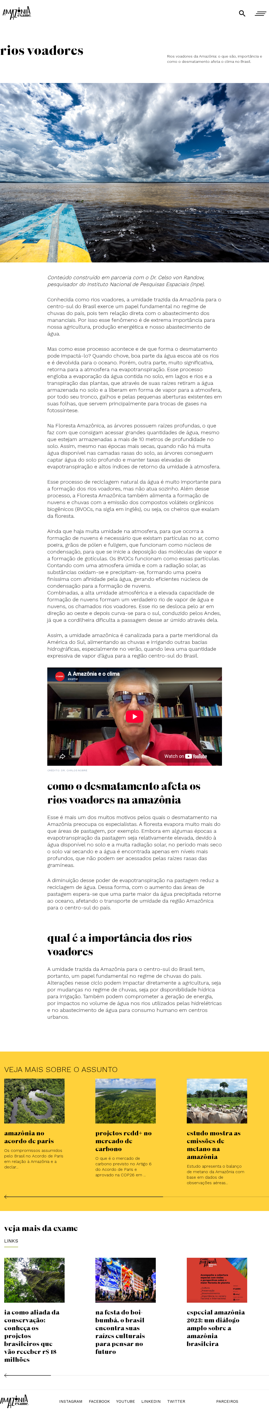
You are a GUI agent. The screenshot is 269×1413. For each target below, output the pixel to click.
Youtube (125, 1401)
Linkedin (151, 1401)
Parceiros (227, 1401)
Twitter (176, 1401)
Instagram (70, 1401)
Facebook (99, 1401)
